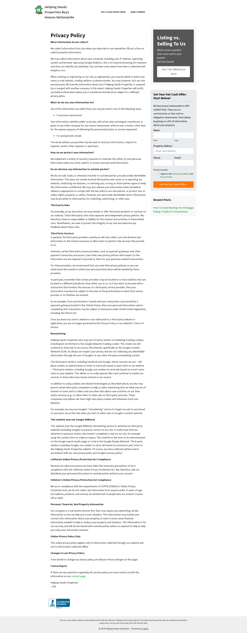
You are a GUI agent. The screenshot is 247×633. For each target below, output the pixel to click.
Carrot (145, 628)
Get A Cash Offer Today (113, 12)
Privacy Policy (166, 176)
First (155, 140)
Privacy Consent (161, 169)
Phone (156, 158)
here (63, 70)
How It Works (138, 12)
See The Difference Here (173, 71)
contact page (78, 576)
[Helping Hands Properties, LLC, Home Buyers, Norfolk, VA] (59, 604)
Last (176, 140)
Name (156, 130)
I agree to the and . (176, 175)
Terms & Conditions (181, 173)
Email (178, 158)
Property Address (163, 146)
